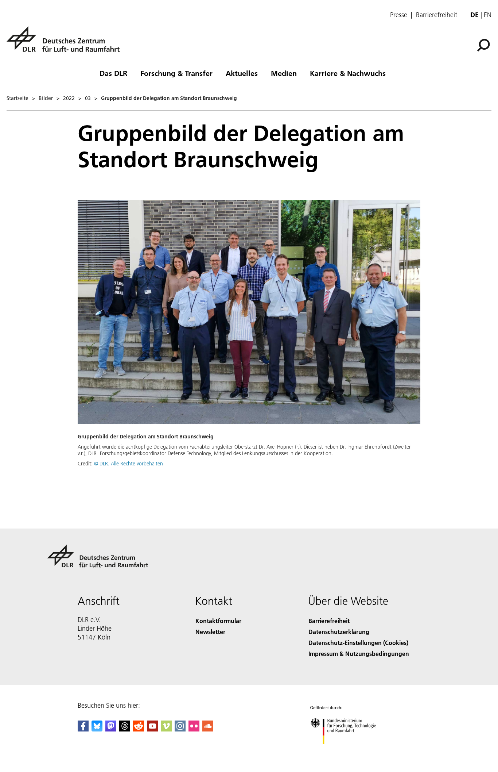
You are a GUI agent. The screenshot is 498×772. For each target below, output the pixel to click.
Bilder (46, 98)
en (487, 15)
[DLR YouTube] (152, 729)
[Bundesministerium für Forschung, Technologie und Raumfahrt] (350, 751)
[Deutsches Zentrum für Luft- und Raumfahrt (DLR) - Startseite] (66, 43)
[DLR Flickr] (193, 729)
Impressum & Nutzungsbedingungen (358, 653)
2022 (69, 98)
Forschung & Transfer (176, 73)
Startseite (17, 98)
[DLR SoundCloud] (207, 729)
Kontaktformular (218, 621)
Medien (284, 73)
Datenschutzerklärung (338, 631)
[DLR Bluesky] (97, 729)
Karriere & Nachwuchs (348, 73)
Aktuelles (242, 73)
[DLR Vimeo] (166, 729)
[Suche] (484, 44)
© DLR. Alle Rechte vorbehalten (128, 463)
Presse (398, 15)
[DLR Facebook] (83, 729)
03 (88, 98)
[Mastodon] (110, 729)
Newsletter (210, 631)
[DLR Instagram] (180, 729)
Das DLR (113, 73)
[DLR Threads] (124, 729)
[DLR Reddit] (138, 729)
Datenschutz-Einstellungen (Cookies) (358, 642)
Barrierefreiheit (436, 15)
